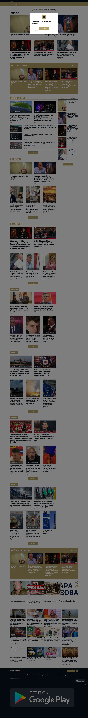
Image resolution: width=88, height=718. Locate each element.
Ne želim (37, 31)
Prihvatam (44, 28)
